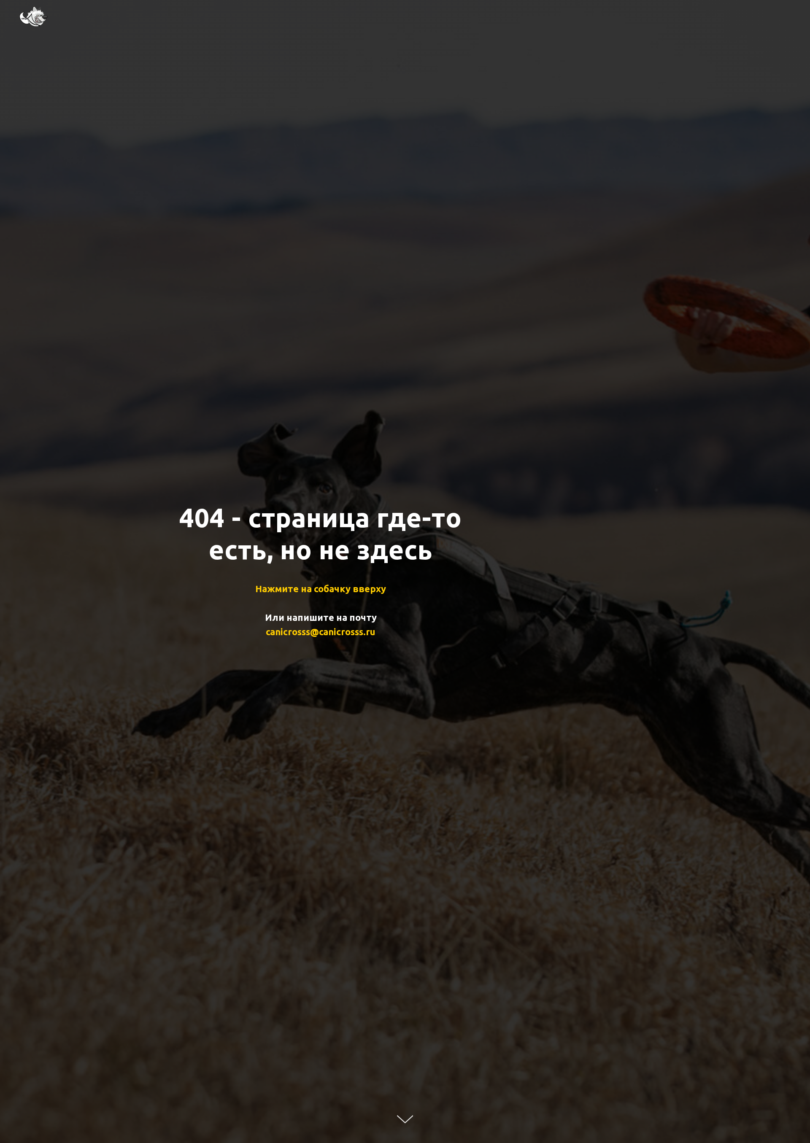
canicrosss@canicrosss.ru (320, 631)
